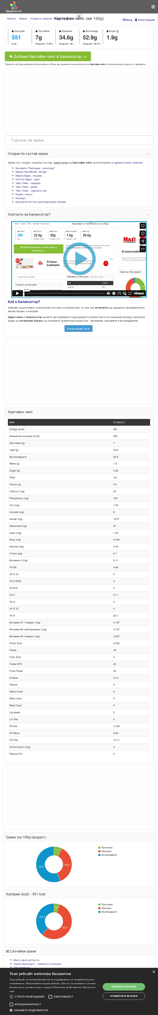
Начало (11, 18)
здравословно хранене (128, 162)
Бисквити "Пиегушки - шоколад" (35, 168)
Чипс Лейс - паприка (28, 183)
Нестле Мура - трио (28, 179)
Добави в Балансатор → (50, 56)
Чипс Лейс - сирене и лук (31, 190)
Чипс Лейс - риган (26, 186)
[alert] (79, 991)
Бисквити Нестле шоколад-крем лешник (41, 202)
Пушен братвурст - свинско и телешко (37, 964)
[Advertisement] (79, 100)
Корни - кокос (24, 194)
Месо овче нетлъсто (27, 960)
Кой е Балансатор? (24, 301)
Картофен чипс (65, 18)
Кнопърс (21, 198)
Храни (23, 18)
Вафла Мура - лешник (29, 175)
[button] (54, 1010)
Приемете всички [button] (124, 986)
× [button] (153, 972)
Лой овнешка (22, 967)
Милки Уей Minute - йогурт (31, 171)
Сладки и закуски (41, 18)
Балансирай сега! (78, 328)
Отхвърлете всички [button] (124, 996)
